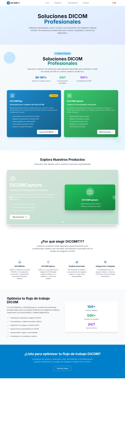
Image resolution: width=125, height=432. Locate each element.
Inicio (47, 3)
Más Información (105, 132)
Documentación (73, 3)
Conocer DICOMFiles (46, 132)
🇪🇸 (115, 3)
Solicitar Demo (62, 368)
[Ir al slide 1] (61, 222)
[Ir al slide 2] (63, 222)
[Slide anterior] (10, 197)
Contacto (86, 3)
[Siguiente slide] (114, 197)
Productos (57, 3)
